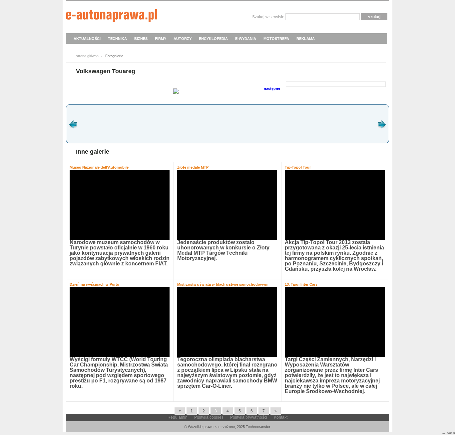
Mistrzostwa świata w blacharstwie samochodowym (222, 284)
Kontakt (280, 417)
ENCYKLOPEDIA (213, 39)
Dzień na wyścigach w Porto (94, 284)
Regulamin (178, 417)
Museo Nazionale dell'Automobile (99, 167)
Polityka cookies (209, 417)
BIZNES (141, 39)
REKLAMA (305, 39)
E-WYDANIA (245, 39)
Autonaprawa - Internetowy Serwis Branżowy (111, 16)
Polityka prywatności (248, 417)
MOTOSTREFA (276, 39)
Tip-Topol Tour (298, 167)
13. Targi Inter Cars (301, 284)
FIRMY (160, 39)
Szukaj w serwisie (268, 17)
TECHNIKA (117, 39)
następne (272, 88)
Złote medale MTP (193, 167)
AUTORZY (183, 39)
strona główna (87, 56)
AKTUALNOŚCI (87, 39)
